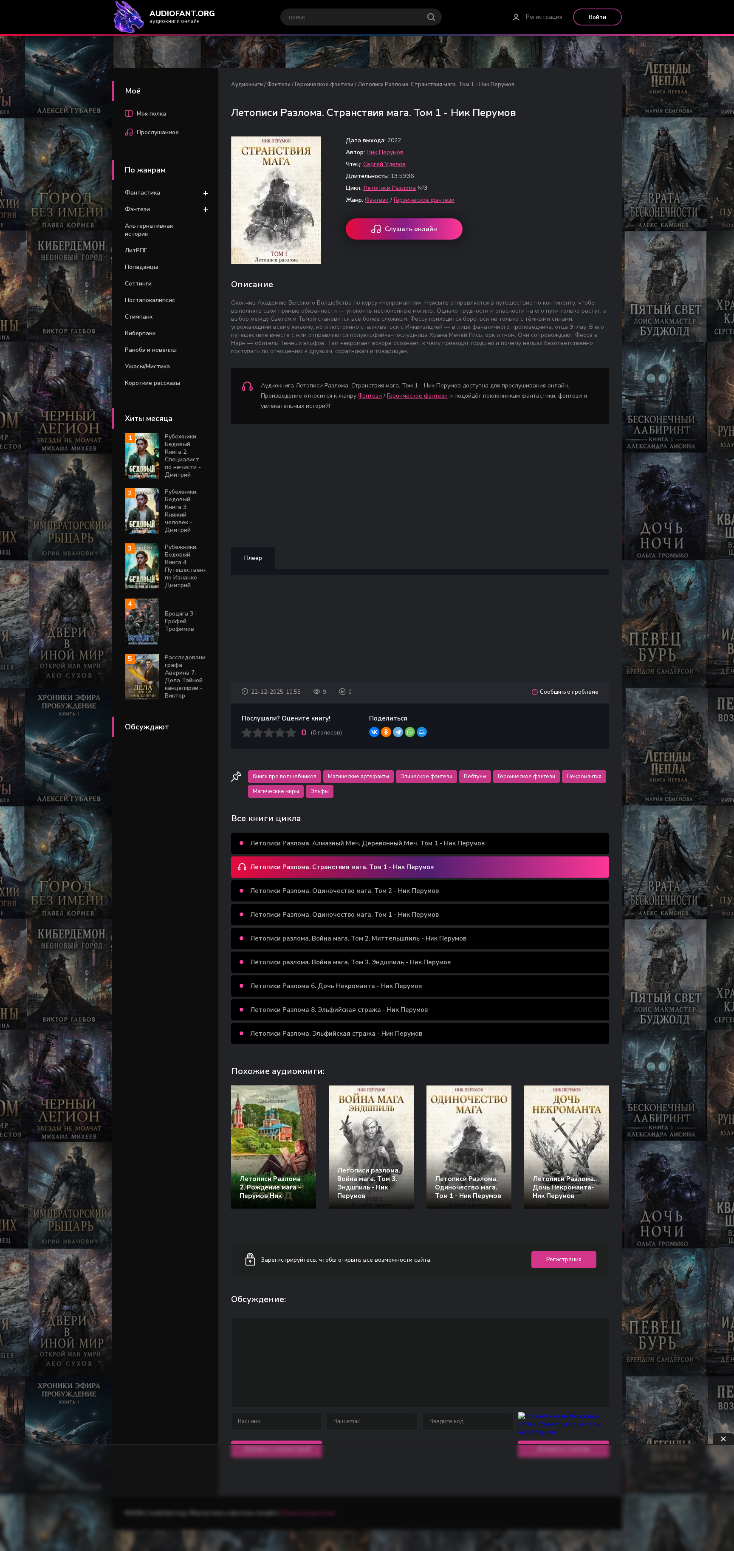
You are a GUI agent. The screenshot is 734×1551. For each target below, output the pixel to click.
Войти (597, 17)
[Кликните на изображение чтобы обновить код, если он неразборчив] (563, 1432)
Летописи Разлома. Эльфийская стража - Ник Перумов (336, 1033)
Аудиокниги (247, 84)
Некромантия (584, 776)
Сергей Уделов (384, 164)
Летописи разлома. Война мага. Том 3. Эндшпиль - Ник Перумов (350, 962)
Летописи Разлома (389, 188)
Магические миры (276, 791)
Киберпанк (140, 333)
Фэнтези (137, 209)
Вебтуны (475, 776)
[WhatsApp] (410, 732)
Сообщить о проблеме (569, 692)
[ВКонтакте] (374, 732)
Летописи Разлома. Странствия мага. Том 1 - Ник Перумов (342, 867)
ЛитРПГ (136, 250)
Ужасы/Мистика (147, 366)
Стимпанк (138, 317)
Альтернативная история (149, 230)
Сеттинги (138, 284)
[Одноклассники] (386, 732)
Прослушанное (158, 132)
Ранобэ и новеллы (151, 350)
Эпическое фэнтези (426, 776)
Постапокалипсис (150, 300)
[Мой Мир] (422, 732)
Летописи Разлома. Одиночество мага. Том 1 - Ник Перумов (344, 914)
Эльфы (320, 791)
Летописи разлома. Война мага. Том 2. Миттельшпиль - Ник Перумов (358, 938)
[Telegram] (398, 732)
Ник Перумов (385, 152)
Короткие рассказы (152, 383)
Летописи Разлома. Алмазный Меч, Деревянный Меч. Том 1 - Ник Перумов (367, 843)
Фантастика (142, 193)
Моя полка (151, 114)
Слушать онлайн (411, 229)
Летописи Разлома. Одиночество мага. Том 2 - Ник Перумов (344, 891)
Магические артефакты (358, 776)
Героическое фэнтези (324, 84)
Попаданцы (141, 267)
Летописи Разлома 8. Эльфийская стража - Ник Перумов (339, 1010)
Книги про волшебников (284, 776)
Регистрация (544, 17)
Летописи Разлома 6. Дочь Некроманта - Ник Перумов (336, 986)
